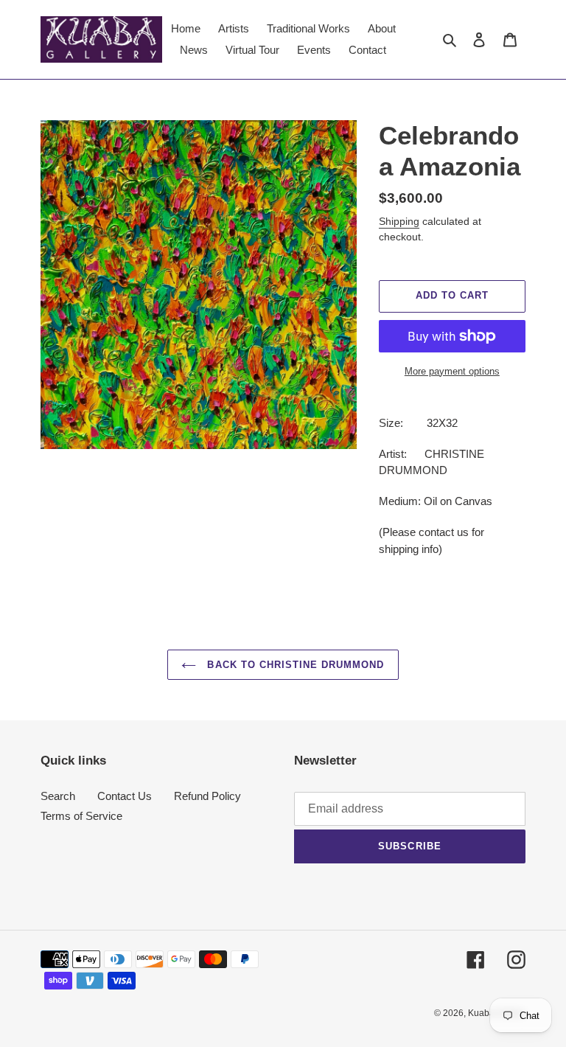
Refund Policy (207, 796)
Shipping (399, 221)
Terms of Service (81, 816)
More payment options (452, 371)
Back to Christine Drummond (293, 664)
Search (58, 796)
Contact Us (124, 796)
